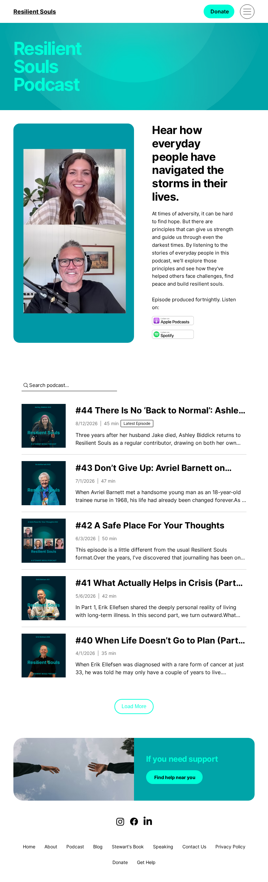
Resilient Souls (34, 11)
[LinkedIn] (147, 821)
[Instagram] (120, 821)
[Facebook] (134, 821)
